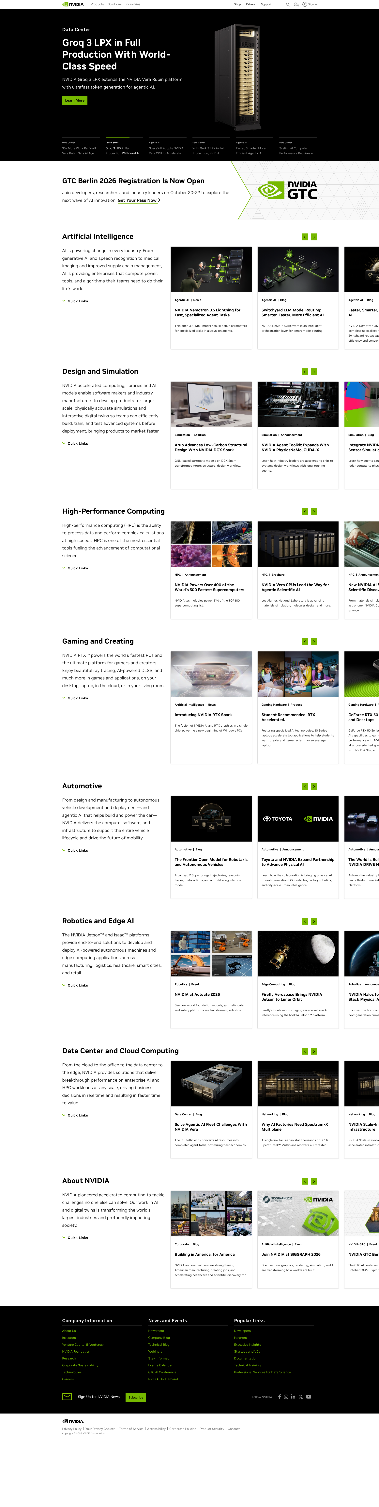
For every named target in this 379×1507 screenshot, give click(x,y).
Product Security (212, 1429)
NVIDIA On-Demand (163, 1379)
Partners (240, 1338)
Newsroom (156, 1331)
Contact (234, 1429)
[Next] (314, 237)
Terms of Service (131, 1429)
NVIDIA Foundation (76, 1351)
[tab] (81, 146)
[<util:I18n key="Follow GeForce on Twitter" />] (300, 1396)
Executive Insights (247, 1344)
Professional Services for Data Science (262, 1372)
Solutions (115, 4)
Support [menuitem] (266, 4)
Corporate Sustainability (80, 1365)
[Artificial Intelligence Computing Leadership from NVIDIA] (73, 4)
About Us (69, 1331)
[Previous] (305, 237)
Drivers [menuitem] (250, 4)
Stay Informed (159, 1358)
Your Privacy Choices (100, 1429)
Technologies (72, 1372)
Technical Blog (159, 1344)
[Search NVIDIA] (288, 4)
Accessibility (156, 1429)
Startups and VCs (247, 1351)
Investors (69, 1338)
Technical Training (247, 1365)
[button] (295, 5)
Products (97, 4)
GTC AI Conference (162, 1372)
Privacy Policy (72, 1429)
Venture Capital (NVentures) (83, 1344)
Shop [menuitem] (237, 4)
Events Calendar (160, 1365)
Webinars (155, 1351)
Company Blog (159, 1338)
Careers (68, 1379)
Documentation (245, 1358)
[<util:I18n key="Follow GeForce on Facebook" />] (279, 1396)
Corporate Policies (182, 1429)
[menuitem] (97, 4)
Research (69, 1358)
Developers (242, 1331)
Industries (133, 4)
